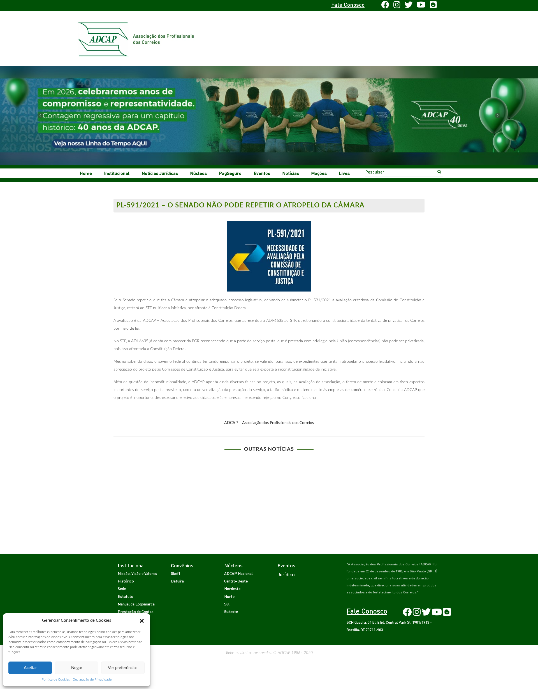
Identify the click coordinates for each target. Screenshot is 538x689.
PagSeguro (230, 173)
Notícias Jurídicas (160, 173)
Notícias (290, 173)
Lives (344, 173)
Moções (319, 173)
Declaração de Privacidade (92, 679)
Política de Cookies (56, 679)
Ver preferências (123, 668)
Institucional (116, 173)
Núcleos (198, 173)
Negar (76, 668)
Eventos (262, 173)
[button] (142, 620)
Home (86, 173)
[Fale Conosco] (130, 6)
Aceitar (30, 668)
